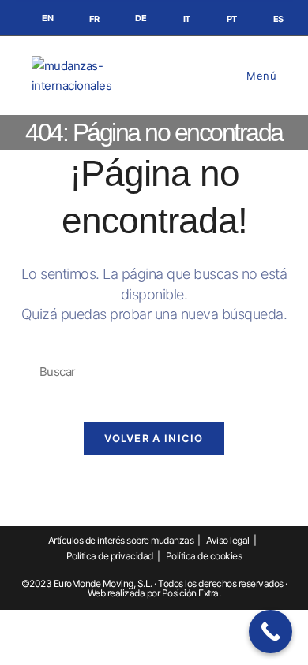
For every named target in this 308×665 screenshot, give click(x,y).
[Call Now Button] (270, 631)
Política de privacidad (109, 556)
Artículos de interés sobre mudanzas (121, 540)
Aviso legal (228, 540)
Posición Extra (190, 593)
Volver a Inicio (154, 438)
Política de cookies (204, 556)
